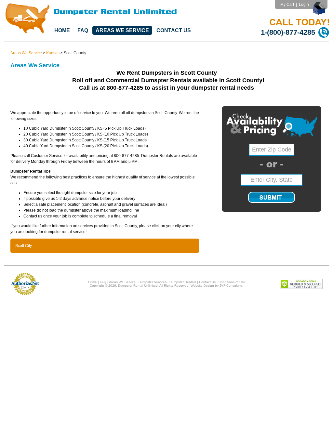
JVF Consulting (231, 285)
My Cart (287, 4)
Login (304, 4)
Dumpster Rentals (182, 282)
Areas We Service (122, 30)
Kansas (53, 53)
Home (62, 30)
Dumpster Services (152, 282)
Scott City (23, 245)
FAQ (82, 30)
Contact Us (173, 30)
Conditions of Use (232, 282)
